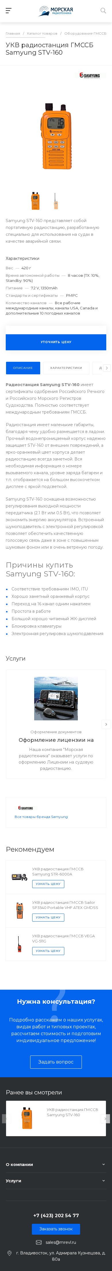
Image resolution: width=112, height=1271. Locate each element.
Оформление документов (56, 732)
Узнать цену (48, 884)
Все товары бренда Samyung (41, 817)
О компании (19, 1164)
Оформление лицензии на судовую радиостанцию (56, 740)
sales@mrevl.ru (61, 1242)
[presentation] (107, 368)
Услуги (13, 1180)
